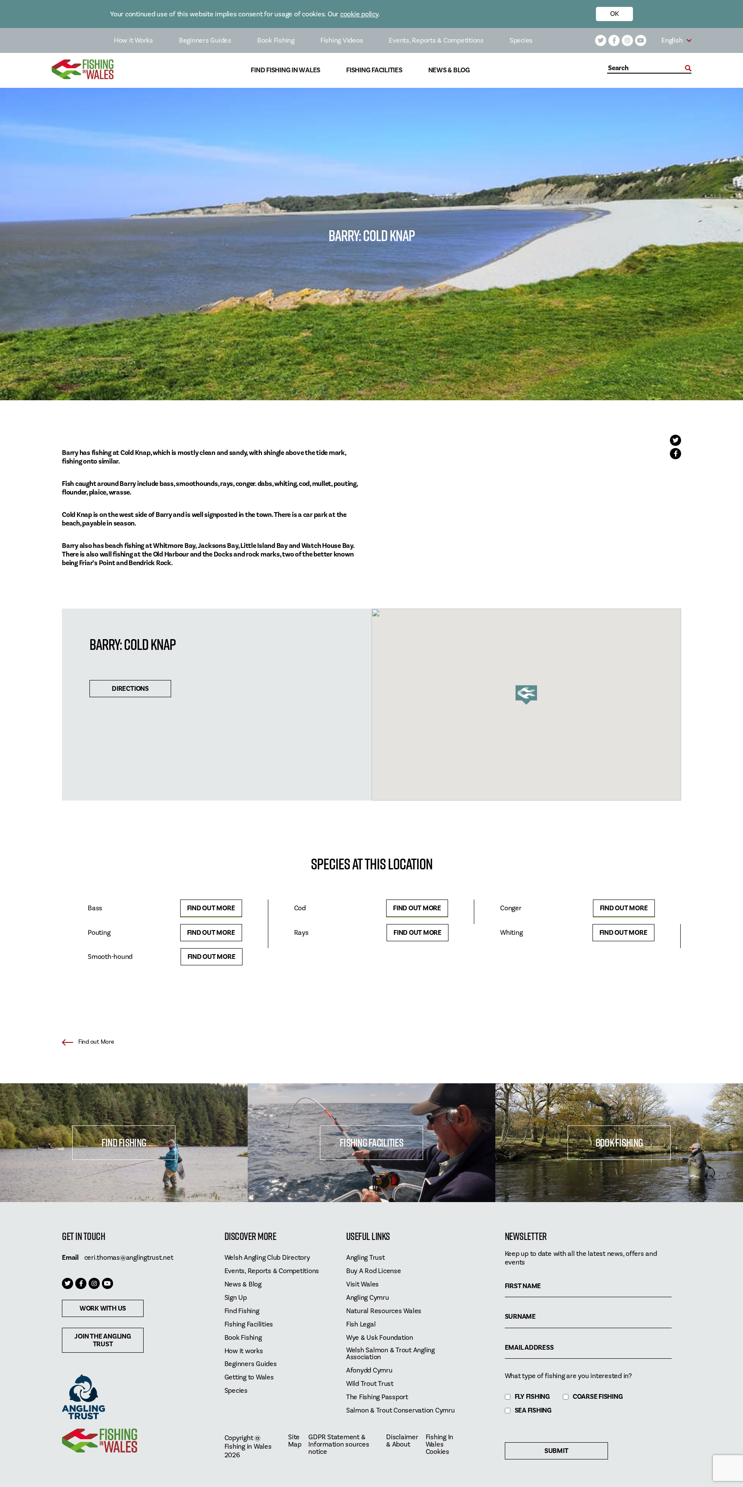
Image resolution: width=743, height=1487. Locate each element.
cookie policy (359, 14)
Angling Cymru (367, 1298)
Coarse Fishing (598, 1396)
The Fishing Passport (377, 1397)
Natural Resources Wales (383, 1311)
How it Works (133, 40)
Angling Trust (365, 1257)
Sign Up (235, 1298)
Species (521, 40)
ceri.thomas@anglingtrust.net (128, 1257)
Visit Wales (362, 1284)
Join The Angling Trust (102, 1340)
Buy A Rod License (373, 1271)
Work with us (103, 1308)
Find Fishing (123, 1142)
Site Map (294, 1441)
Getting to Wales (249, 1377)
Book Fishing (276, 40)
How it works (243, 1351)
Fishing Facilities (374, 70)
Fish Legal (361, 1324)
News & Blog (449, 70)
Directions (130, 688)
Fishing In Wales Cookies (440, 1445)
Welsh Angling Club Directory (267, 1257)
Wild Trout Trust (369, 1384)
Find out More (211, 908)
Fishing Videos (341, 40)
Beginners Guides (205, 40)
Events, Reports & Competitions (436, 40)
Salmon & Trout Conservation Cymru (400, 1410)
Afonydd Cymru (369, 1370)
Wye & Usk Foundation (379, 1338)
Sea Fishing (533, 1410)
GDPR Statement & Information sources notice (338, 1445)
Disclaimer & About (402, 1441)
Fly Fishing (532, 1396)
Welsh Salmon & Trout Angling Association (390, 1354)
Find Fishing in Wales (285, 70)
